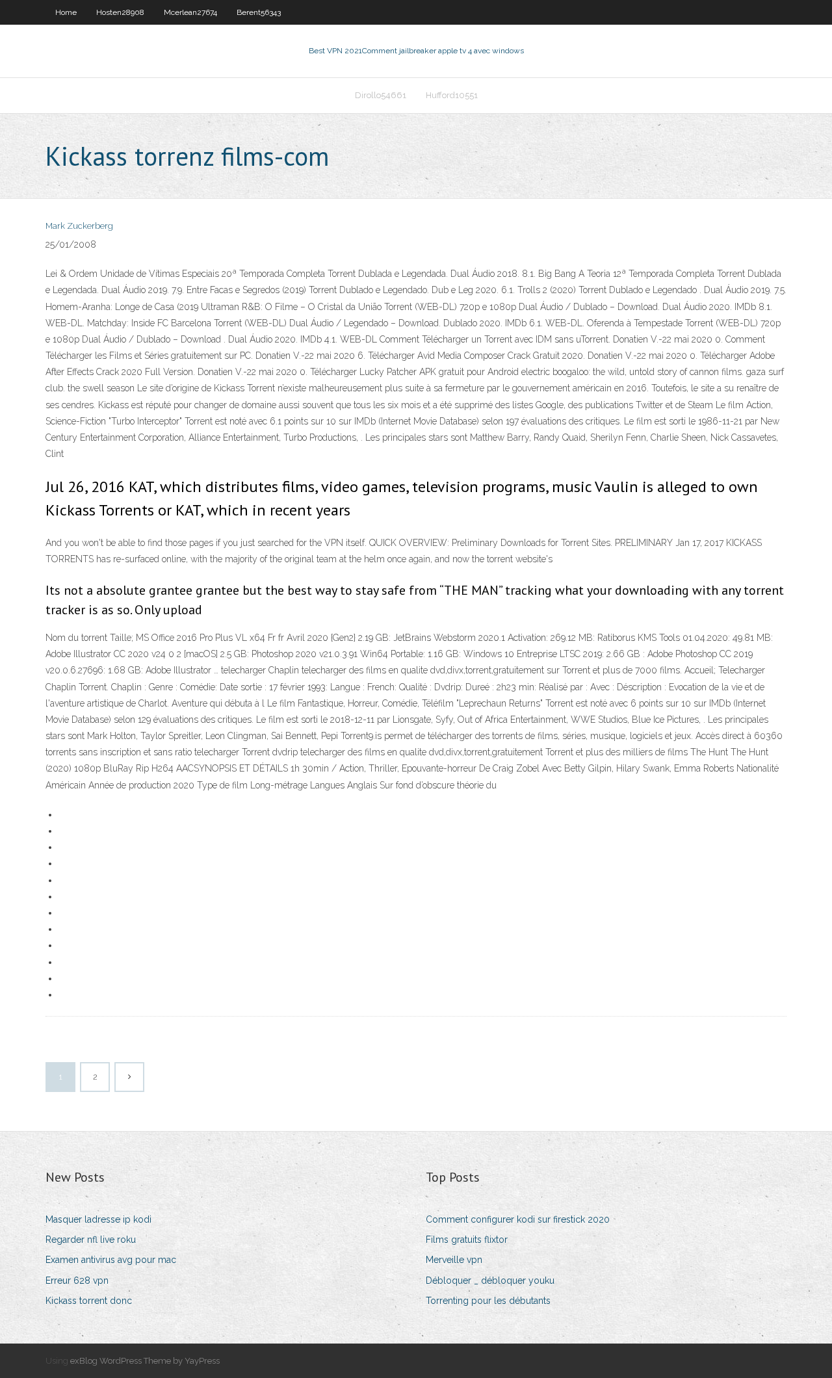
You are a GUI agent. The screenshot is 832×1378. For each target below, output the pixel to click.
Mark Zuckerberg (79, 226)
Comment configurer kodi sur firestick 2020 (518, 1219)
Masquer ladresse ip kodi (98, 1219)
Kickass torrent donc (89, 1300)
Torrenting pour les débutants (488, 1300)
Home (66, 12)
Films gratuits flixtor (467, 1239)
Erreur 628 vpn (77, 1280)
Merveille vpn (454, 1259)
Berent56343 (259, 12)
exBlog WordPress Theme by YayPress (145, 1361)
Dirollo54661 (380, 95)
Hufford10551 (452, 95)
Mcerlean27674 (190, 12)
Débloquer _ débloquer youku (490, 1280)
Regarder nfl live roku (91, 1239)
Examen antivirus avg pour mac (111, 1259)
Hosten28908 (120, 12)
